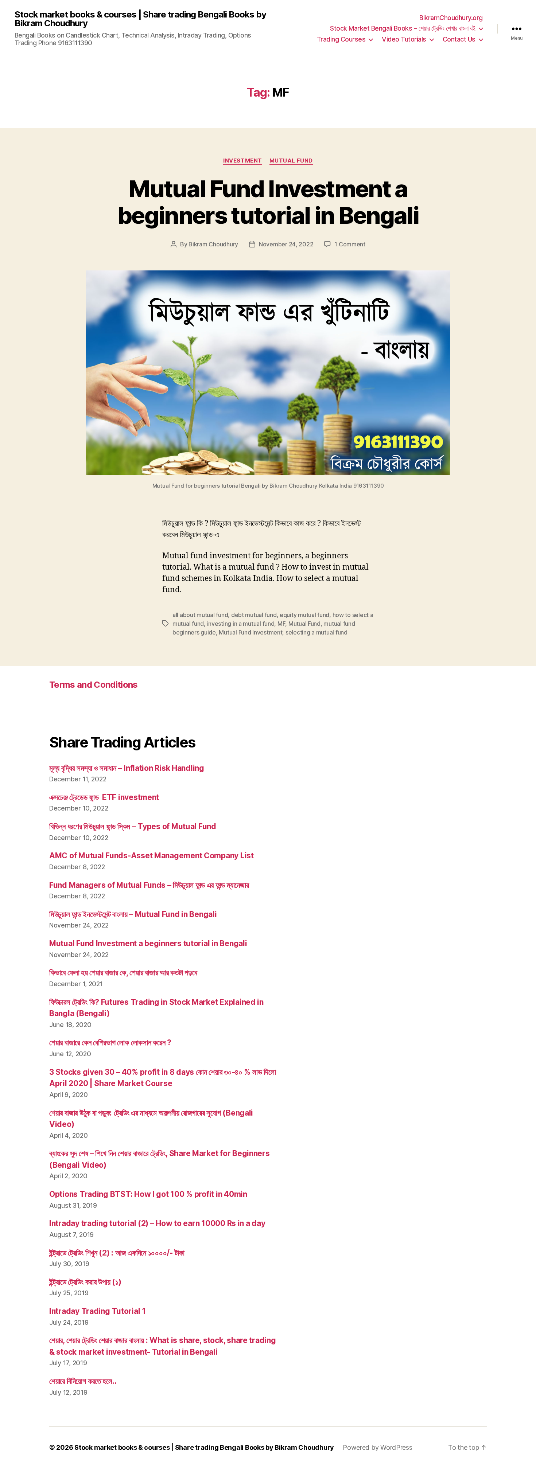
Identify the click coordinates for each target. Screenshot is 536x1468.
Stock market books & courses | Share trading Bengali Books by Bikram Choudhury (140, 19)
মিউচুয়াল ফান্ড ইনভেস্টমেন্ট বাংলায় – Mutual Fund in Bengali (133, 914)
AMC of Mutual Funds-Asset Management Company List (151, 855)
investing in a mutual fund (241, 623)
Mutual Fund (291, 160)
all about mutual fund (200, 614)
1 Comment (349, 244)
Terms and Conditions (93, 684)
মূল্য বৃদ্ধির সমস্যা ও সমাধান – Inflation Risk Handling (126, 768)
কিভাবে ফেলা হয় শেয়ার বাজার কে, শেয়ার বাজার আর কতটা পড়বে (123, 972)
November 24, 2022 (286, 244)
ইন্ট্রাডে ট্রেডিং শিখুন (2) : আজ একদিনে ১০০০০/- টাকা (117, 1252)
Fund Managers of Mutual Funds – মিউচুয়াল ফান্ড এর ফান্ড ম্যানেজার (149, 885)
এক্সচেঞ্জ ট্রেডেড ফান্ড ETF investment (104, 797)
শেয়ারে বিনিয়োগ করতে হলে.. (82, 1381)
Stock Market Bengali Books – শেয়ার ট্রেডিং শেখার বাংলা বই (402, 28)
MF (281, 623)
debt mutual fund (254, 614)
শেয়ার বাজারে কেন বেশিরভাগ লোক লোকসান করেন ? (110, 1042)
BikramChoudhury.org (451, 18)
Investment (242, 160)
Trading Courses (341, 39)
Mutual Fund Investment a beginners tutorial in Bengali (268, 202)
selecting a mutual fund (316, 632)
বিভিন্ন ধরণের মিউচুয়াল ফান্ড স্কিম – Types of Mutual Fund (132, 826)
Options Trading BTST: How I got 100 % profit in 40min (148, 1194)
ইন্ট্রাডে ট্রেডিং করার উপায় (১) (85, 1282)
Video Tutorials (404, 39)
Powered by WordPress (377, 1447)
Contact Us (459, 39)
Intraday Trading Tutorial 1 (97, 1311)
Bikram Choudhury (213, 244)
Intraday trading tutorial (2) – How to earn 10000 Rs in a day (157, 1223)
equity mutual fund (304, 614)
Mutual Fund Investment (250, 632)
